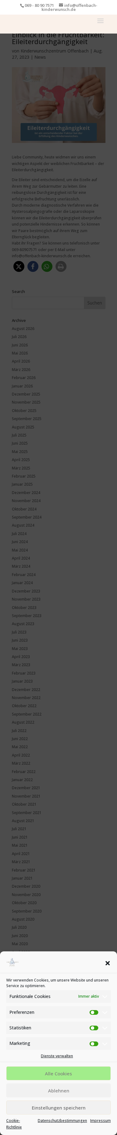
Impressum (100, 1120)
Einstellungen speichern (58, 1108)
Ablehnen (58, 1090)
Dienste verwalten (57, 1056)
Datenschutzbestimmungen (62, 1120)
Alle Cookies (58, 1073)
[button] (108, 963)
